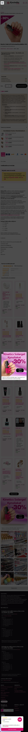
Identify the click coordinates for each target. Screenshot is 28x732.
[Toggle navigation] (2, 2)
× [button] (2, 353)
